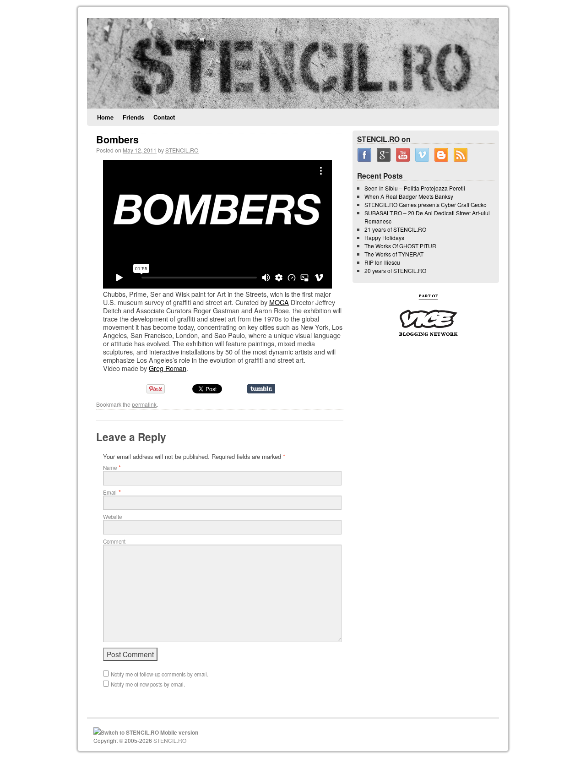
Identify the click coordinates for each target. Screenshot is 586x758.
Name (110, 467)
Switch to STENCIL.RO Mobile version (149, 732)
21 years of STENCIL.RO (395, 229)
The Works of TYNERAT (393, 254)
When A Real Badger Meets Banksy (408, 196)
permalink (144, 404)
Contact (164, 117)
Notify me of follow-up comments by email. (159, 674)
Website (112, 516)
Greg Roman (167, 368)
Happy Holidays (384, 237)
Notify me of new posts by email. (148, 684)
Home (105, 117)
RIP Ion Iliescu (382, 262)
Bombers (117, 139)
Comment (114, 541)
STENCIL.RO (182, 150)
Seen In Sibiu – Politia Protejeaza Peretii (414, 188)
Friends (133, 117)
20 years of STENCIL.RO (395, 270)
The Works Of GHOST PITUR (400, 246)
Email (110, 492)
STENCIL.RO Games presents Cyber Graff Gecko (425, 204)
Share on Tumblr (261, 388)
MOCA (279, 302)
